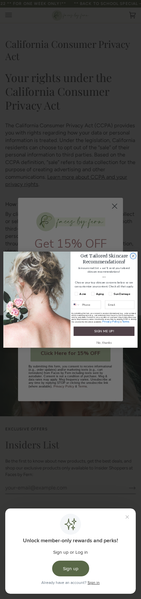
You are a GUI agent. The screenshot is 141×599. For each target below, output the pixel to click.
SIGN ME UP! (104, 331)
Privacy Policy (111, 321)
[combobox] (76, 304)
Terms (126, 321)
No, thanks (104, 343)
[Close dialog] (133, 256)
